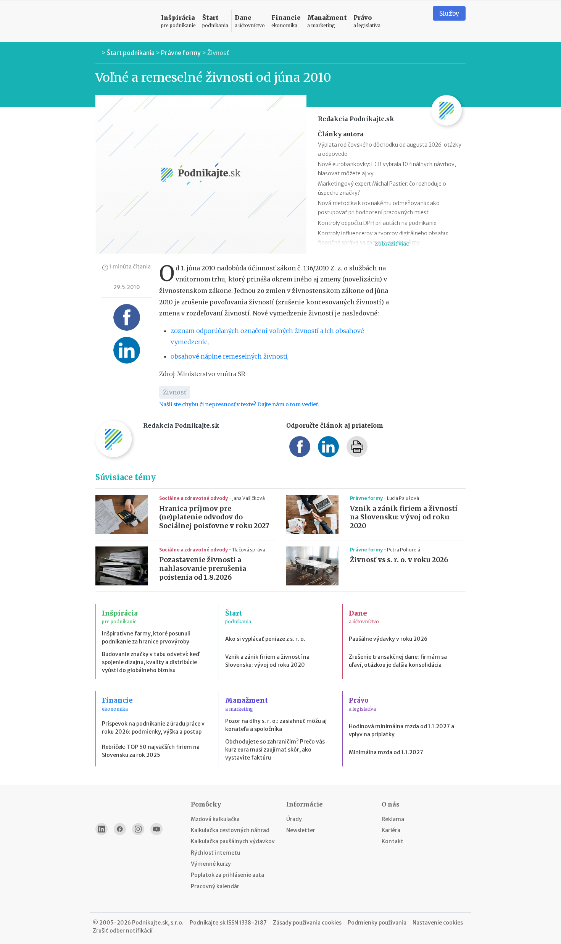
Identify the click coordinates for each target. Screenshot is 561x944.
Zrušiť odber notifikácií (123, 930)
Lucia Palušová (403, 498)
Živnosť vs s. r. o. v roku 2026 (399, 560)
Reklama (393, 819)
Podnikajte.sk (208, 922)
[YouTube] (156, 829)
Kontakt (392, 841)
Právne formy (181, 53)
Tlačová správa (248, 550)
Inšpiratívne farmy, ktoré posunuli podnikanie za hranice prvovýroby (146, 637)
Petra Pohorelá (403, 550)
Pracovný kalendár (215, 886)
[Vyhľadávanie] (417, 21)
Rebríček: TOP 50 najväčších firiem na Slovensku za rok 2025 (151, 751)
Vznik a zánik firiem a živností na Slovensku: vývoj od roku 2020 (404, 517)
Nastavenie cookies (438, 922)
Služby (449, 13)
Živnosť (218, 53)
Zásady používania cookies (307, 922)
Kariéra (391, 830)
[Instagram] (138, 829)
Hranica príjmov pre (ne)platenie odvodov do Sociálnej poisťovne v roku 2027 (214, 517)
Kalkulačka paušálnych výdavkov (233, 841)
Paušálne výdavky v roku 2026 (388, 638)
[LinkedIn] (101, 829)
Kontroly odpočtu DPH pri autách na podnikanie (377, 223)
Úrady (294, 819)
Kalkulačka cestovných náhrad (230, 830)
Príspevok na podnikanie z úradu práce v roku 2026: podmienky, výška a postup (153, 727)
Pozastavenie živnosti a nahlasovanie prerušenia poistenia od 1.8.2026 (202, 569)
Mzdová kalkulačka (215, 819)
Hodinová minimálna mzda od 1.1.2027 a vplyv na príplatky (401, 730)
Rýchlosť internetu (215, 852)
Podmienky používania (377, 922)
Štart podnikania (131, 53)
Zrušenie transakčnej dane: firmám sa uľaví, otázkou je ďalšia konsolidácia (398, 660)
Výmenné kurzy (211, 863)
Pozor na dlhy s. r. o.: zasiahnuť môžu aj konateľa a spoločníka (276, 725)
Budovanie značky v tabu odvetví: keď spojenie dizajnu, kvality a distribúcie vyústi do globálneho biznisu (150, 662)
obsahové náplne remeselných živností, (230, 356)
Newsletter (300, 830)
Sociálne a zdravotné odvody (194, 498)
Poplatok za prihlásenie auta (227, 874)
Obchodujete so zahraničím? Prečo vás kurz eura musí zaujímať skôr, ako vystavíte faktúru (275, 749)
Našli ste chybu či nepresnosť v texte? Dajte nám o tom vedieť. (239, 404)
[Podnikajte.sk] (123, 21)
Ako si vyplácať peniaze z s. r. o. (265, 638)
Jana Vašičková (248, 498)
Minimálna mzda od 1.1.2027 (386, 752)
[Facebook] (120, 829)
